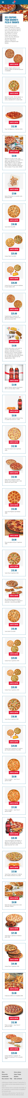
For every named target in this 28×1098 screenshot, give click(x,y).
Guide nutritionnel (18, 1078)
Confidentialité (5, 1076)
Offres (3, 1072)
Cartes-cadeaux (17, 1072)
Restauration (5, 1074)
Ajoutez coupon (14, 64)
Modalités (16, 1076)
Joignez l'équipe (17, 1074)
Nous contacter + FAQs (7, 1078)
